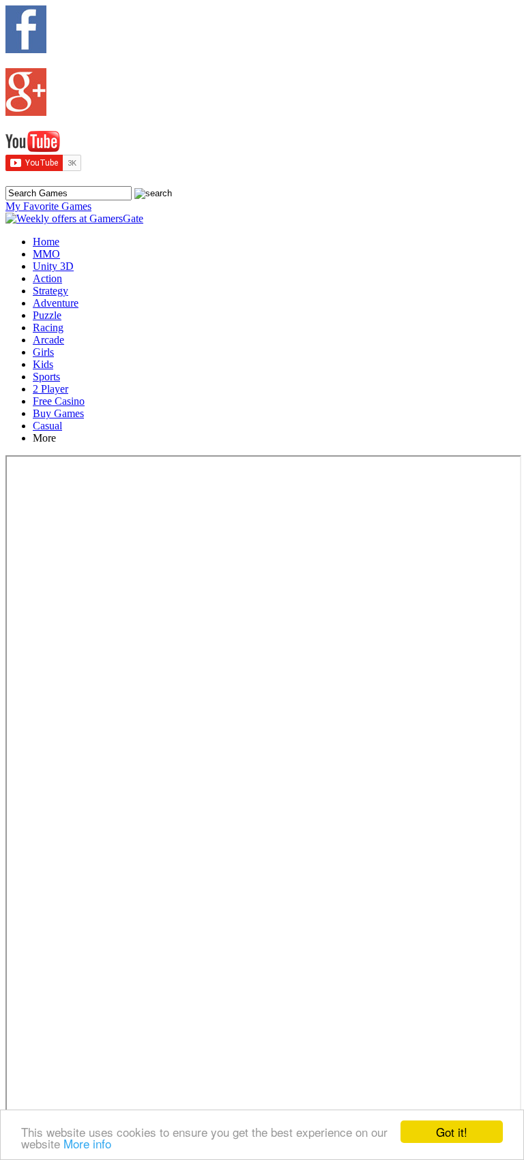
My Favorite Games (48, 206)
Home (46, 241)
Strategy (50, 290)
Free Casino (59, 401)
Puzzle (47, 315)
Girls (43, 352)
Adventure (55, 303)
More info (87, 1143)
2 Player (50, 389)
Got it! (451, 1131)
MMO (46, 254)
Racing (48, 327)
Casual (47, 425)
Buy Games (58, 413)
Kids (43, 364)
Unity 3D (53, 266)
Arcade (48, 340)
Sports (46, 376)
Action (47, 278)
